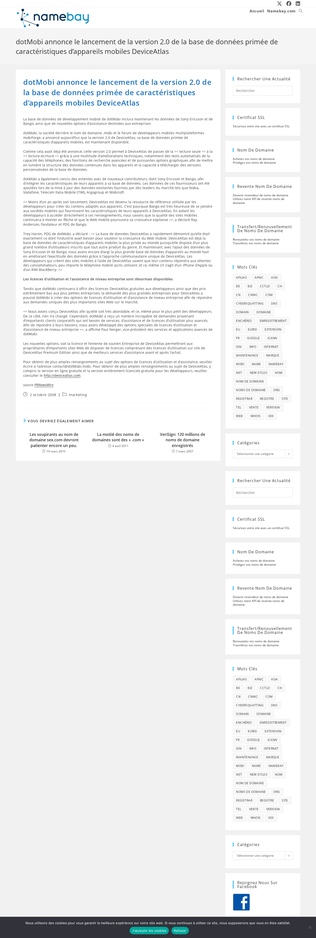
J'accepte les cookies (149, 931)
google (253, 338)
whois (256, 416)
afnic (259, 277)
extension (273, 329)
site (285, 399)
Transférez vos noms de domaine (256, 243)
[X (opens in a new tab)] (279, 3)
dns (274, 303)
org (276, 390)
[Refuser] (309, 927)
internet (271, 347)
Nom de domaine (250, 381)
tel (238, 407)
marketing (78, 394)
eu (238, 329)
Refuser (180, 931)
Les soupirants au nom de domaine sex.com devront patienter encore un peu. (54, 440)
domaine (264, 312)
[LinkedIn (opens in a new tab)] (297, 3)
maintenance (247, 355)
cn (238, 295)
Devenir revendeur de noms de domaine (260, 195)
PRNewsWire (44, 384)
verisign (273, 407)
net (239, 373)
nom (278, 373)
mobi (240, 364)
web (239, 416)
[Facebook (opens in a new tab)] (289, 3)
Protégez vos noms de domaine (254, 162)
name (256, 364)
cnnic (253, 295)
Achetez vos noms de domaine (254, 159)
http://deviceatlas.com (62, 375)
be (238, 286)
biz (250, 286)
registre (267, 399)
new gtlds (259, 373)
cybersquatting (249, 303)
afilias (241, 277)
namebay (276, 364)
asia (274, 277)
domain (242, 312)
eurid (252, 329)
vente (254, 407)
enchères (244, 321)
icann (272, 338)
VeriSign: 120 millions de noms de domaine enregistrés (182, 440)
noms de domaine (251, 390)
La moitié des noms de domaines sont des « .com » (118, 437)
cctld (265, 286)
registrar (244, 399)
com (269, 295)
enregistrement (273, 321)
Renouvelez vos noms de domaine (256, 239)
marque (272, 355)
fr (237, 338)
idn (238, 347)
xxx (271, 416)
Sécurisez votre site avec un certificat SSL (261, 126)
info (253, 347)
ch (279, 286)
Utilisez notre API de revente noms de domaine (258, 201)
